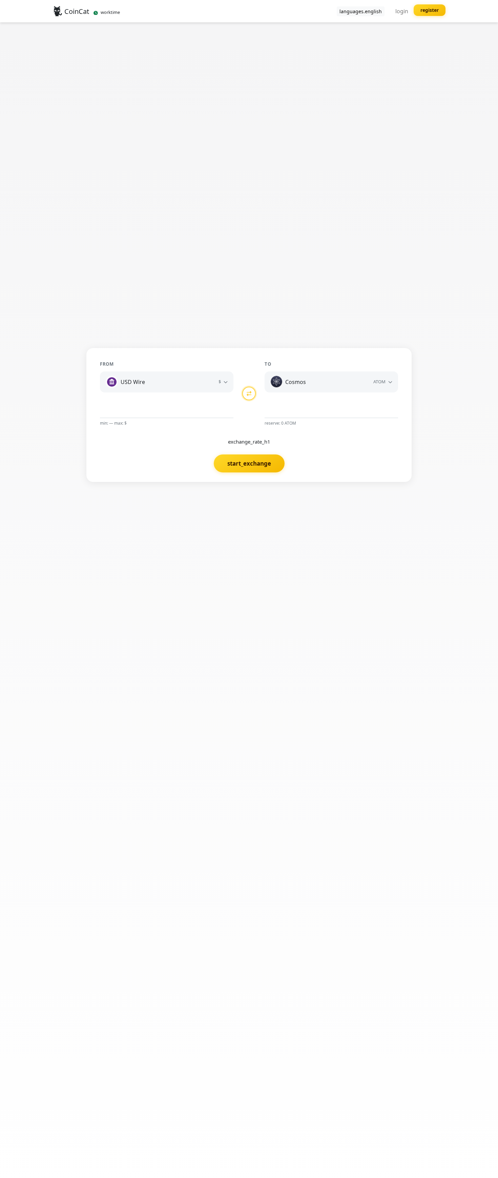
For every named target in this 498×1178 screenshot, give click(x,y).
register (429, 10)
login (401, 11)
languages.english (360, 11)
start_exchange (249, 463)
